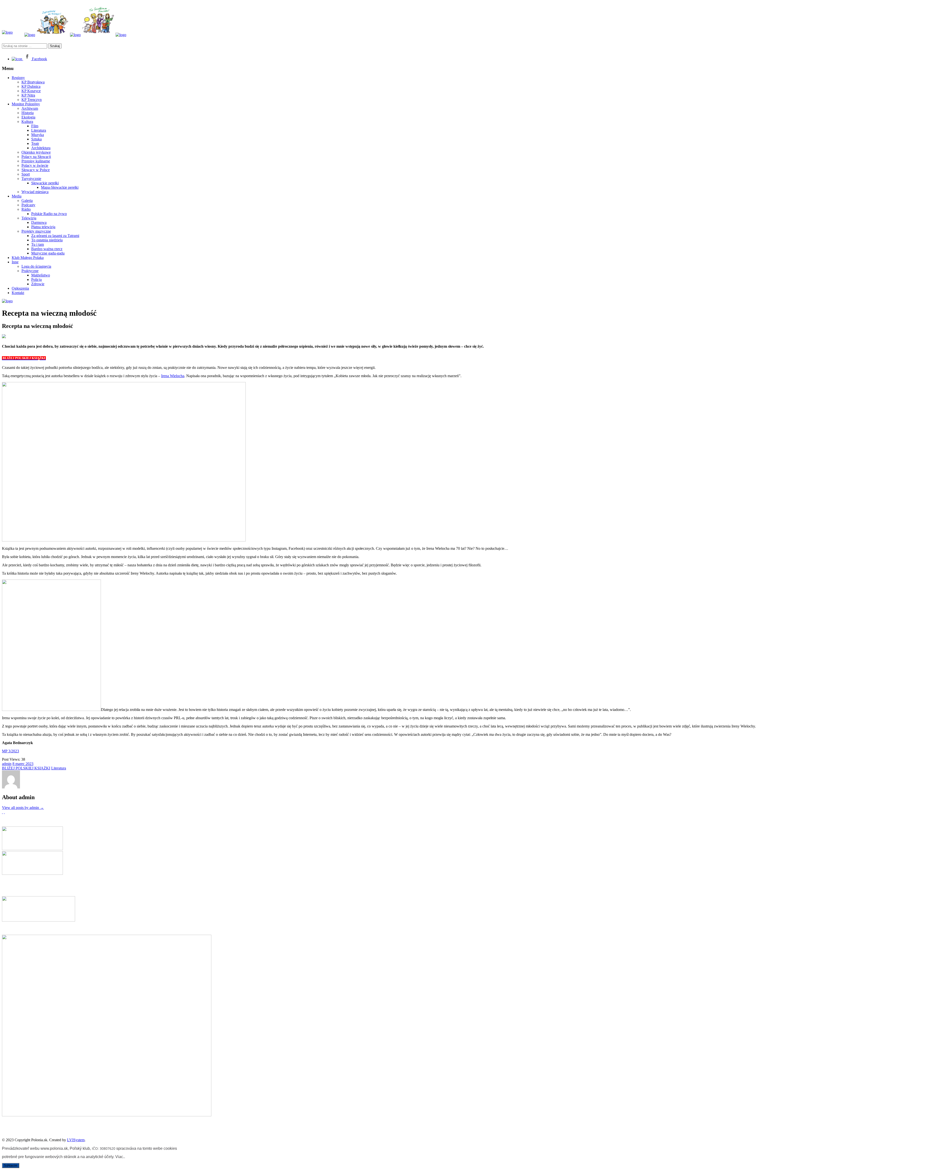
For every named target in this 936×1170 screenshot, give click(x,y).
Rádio (26, 209)
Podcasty (28, 205)
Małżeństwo (40, 275)
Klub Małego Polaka (28, 258)
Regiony (18, 78)
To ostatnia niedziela (47, 240)
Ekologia (28, 117)
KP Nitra (28, 95)
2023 (29, 764)
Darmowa (39, 222)
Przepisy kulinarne (35, 161)
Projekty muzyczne (36, 231)
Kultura (27, 121)
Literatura (38, 130)
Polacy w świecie (34, 165)
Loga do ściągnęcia (36, 266)
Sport (25, 174)
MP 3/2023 (10, 751)
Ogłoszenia (20, 288)
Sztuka (36, 139)
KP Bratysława (33, 82)
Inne (15, 262)
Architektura (40, 148)
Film (34, 126)
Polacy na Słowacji (36, 157)
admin (6, 764)
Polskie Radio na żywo (49, 214)
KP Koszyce (31, 91)
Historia (27, 113)
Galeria (27, 200)
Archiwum (29, 108)
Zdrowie (37, 284)
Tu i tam (37, 244)
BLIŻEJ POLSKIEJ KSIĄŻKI (26, 768)
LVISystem (76, 1140)
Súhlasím (10, 1165)
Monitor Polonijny (26, 104)
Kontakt (18, 293)
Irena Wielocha (172, 376)
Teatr (35, 143)
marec (20, 764)
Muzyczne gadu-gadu (48, 253)
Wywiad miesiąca (35, 192)
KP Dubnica (30, 86)
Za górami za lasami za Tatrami (55, 236)
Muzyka (37, 135)
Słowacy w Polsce (35, 170)
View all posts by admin (23, 808)
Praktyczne (30, 271)
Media (16, 196)
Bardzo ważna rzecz (46, 249)
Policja (36, 279)
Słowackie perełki (45, 183)
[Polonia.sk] (7, 32)
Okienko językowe (36, 152)
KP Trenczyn (31, 100)
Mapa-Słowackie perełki (59, 187)
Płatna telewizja (43, 227)
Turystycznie (31, 179)
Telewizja (28, 218)
